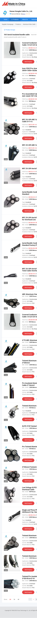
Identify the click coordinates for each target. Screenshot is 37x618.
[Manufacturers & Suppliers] (14, 4)
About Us (25, 19)
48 (18, 599)
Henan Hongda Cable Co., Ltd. (21, 11)
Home (5, 19)
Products (15, 19)
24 (10, 599)
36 (14, 599)
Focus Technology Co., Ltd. (24, 610)
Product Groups (10, 30)
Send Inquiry (28, 62)
